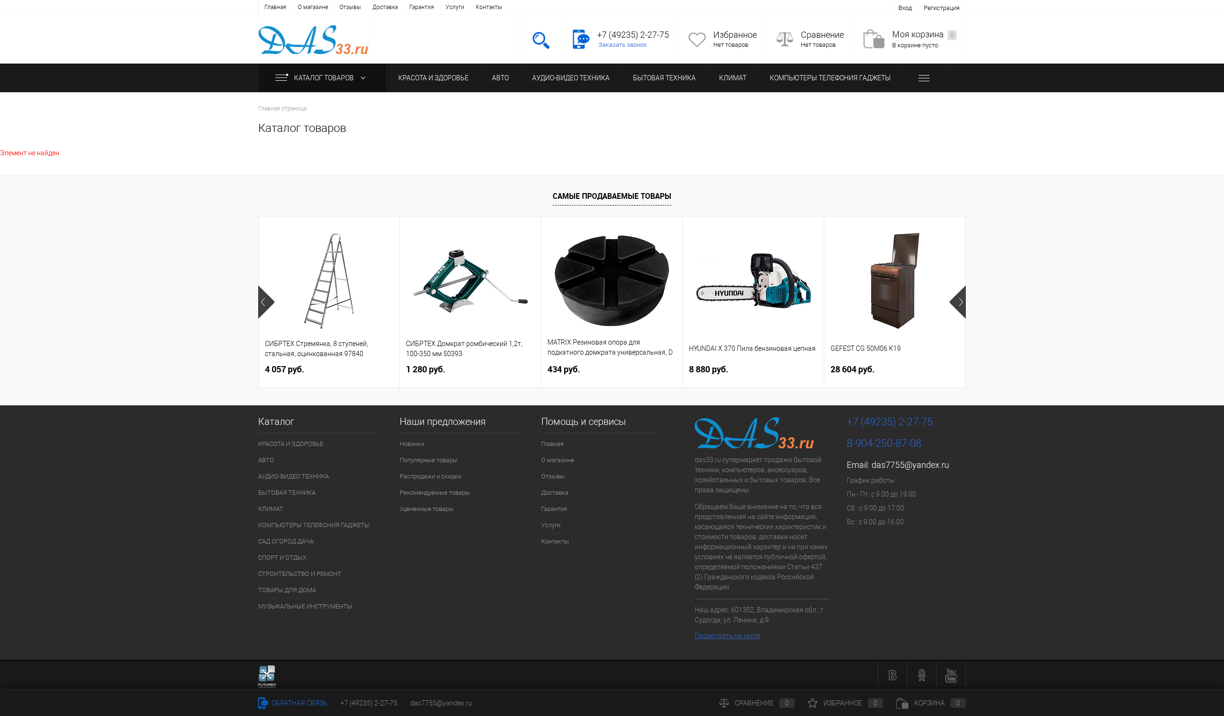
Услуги (455, 7)
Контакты (489, 7)
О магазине (313, 7)
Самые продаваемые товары (612, 196)
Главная (275, 7)
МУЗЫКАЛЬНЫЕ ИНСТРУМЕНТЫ (305, 606)
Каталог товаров (324, 78)
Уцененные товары (427, 508)
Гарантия (421, 7)
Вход (905, 7)
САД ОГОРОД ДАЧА (286, 541)
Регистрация (942, 7)
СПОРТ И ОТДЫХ (282, 557)
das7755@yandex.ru (910, 465)
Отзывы (350, 7)
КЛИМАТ (732, 78)
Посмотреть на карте (727, 636)
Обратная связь (299, 703)
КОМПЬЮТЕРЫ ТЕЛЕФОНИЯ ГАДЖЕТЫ (830, 78)
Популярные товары (429, 460)
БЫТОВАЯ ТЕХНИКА (664, 78)
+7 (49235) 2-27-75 (368, 703)
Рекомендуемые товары (435, 492)
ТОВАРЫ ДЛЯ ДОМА (287, 590)
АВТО (500, 78)
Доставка (385, 7)
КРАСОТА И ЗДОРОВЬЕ (433, 78)
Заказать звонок (623, 44)
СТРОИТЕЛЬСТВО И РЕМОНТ (299, 573)
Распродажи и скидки (430, 476)
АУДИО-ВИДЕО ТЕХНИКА (571, 78)
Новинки (412, 443)
